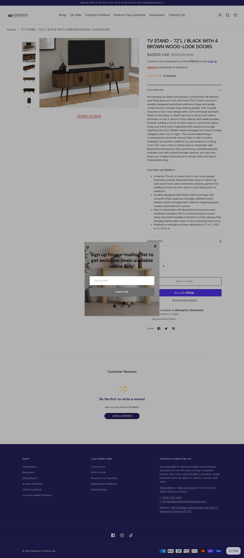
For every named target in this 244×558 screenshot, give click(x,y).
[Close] (155, 246)
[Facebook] (114, 306)
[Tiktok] (129, 306)
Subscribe (121, 291)
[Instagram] (122, 306)
